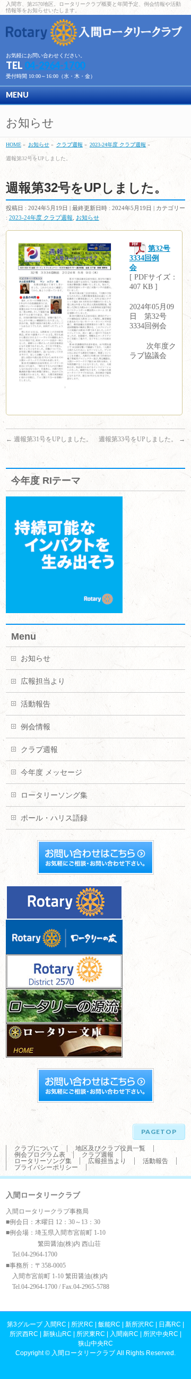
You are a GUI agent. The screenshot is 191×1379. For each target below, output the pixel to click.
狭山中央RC (95, 1343)
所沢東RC (90, 1334)
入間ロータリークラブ (83, 1353)
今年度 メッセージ (51, 772)
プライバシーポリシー (46, 1167)
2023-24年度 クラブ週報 (41, 217)
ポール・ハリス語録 (54, 818)
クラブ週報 (39, 750)
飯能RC (109, 1324)
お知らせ (87, 217)
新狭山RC (57, 1334)
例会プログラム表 (39, 1154)
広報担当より (43, 681)
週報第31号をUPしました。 (49, 439)
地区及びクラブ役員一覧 (110, 1148)
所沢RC (82, 1324)
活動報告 (35, 704)
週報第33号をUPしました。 (142, 439)
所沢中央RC (160, 1334)
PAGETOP (159, 1132)
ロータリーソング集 (54, 795)
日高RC (170, 1324)
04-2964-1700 (54, 65)
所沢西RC (24, 1334)
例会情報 (35, 727)
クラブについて (36, 1148)
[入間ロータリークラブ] (95, 34)
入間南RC (124, 1334)
